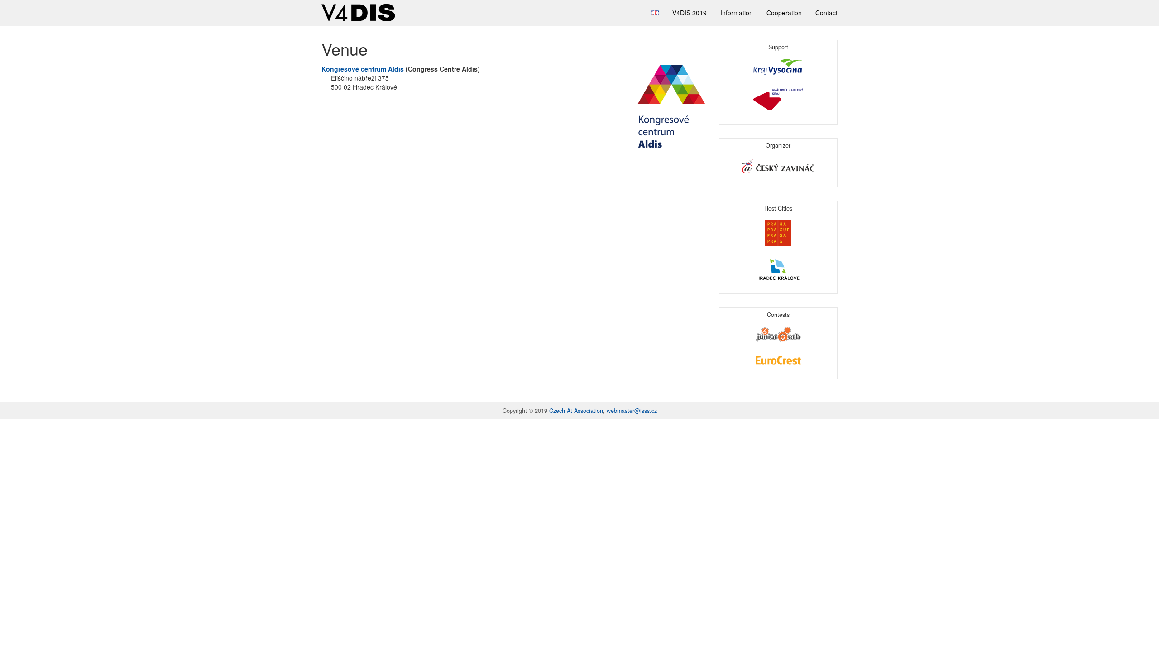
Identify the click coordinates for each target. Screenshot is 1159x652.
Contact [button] (826, 12)
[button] (655, 13)
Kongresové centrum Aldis (362, 68)
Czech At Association (576, 411)
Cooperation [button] (784, 12)
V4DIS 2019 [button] (689, 12)
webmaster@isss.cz (632, 411)
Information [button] (736, 12)
